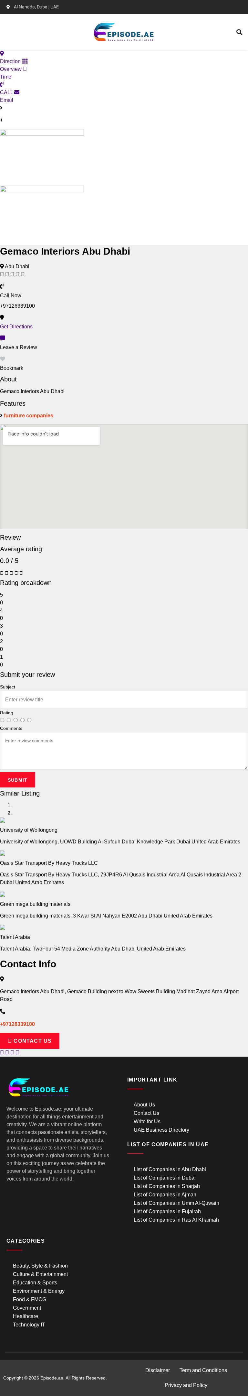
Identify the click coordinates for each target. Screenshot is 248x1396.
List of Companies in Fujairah (167, 1211)
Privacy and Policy (186, 1385)
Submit (17, 780)
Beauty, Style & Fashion (40, 1266)
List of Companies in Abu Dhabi (170, 1169)
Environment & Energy (39, 1291)
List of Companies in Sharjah (167, 1186)
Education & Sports (35, 1282)
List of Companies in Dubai (165, 1178)
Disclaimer (157, 1370)
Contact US (32, 1041)
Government (27, 1308)
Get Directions (16, 326)
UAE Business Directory (161, 1130)
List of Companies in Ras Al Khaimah (176, 1220)
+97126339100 (17, 1024)
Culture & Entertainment (40, 1274)
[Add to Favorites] (2, 359)
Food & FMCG (29, 1299)
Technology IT (29, 1324)
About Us (144, 1104)
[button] (44, 32)
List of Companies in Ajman (165, 1194)
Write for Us (147, 1121)
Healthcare (25, 1316)
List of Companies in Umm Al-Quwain (176, 1203)
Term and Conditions (203, 1370)
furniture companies (28, 415)
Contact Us (146, 1113)
